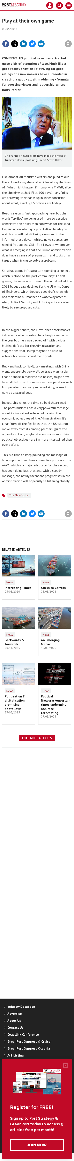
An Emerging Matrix (50, 642)
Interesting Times (18, 588)
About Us (14, 1020)
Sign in (19, 35)
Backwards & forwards (14, 642)
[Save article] (68, 44)
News (9, 582)
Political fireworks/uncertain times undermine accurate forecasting (55, 704)
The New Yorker (19, 495)
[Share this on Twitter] (14, 44)
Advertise (14, 1013)
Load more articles (37, 738)
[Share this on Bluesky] (32, 44)
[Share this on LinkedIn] (23, 44)
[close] (71, 35)
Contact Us (15, 1027)
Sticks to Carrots (53, 588)
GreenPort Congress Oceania (28, 1048)
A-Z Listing (15, 1055)
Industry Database (21, 1007)
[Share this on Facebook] (5, 44)
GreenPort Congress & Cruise (29, 1041)
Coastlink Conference (23, 1034)
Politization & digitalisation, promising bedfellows (15, 702)
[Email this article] (41, 44)
